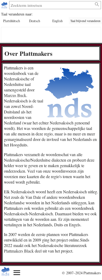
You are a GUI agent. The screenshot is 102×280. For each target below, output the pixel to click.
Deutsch (34, 20)
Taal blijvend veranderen (85, 21)
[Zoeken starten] (97, 4)
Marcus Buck (15, 95)
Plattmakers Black (19, 251)
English (57, 20)
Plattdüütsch (11, 20)
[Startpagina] (5, 5)
